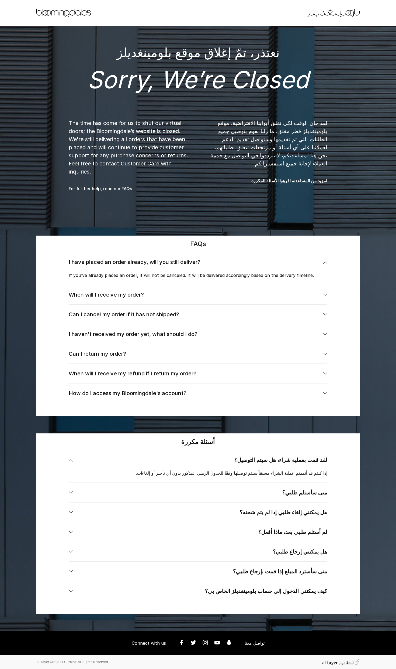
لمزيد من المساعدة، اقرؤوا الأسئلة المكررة (289, 180)
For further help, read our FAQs (100, 188)
